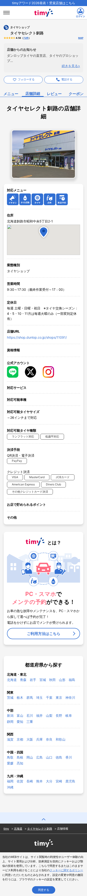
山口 (49, 757)
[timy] (43, 8)
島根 (20, 757)
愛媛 (10, 763)
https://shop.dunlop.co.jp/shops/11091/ (37, 337)
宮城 (42, 680)
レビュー (54, 93)
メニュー (10, 93)
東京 (59, 697)
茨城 (10, 697)
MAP (80, 37)
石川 (29, 715)
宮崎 (59, 781)
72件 (26, 37)
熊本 (39, 781)
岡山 (29, 757)
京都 (20, 739)
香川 (68, 757)
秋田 (52, 680)
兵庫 (39, 739)
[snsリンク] (12, 372)
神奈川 (70, 697)
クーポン (76, 93)
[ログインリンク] (80, 12)
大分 (49, 781)
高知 (20, 763)
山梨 (49, 715)
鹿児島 (70, 781)
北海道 (12, 680)
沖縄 (10, 787)
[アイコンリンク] (13, 199)
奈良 (49, 739)
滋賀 (10, 739)
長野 (59, 715)
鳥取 (10, 757)
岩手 (33, 680)
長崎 (29, 781)
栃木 (20, 697)
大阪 (29, 739)
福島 (72, 680)
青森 (23, 680)
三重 (29, 722)
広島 (39, 757)
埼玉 (39, 697)
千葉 (49, 697)
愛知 (20, 722)
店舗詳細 (32, 93)
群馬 (29, 697)
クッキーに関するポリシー (66, 870)
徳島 (59, 757)
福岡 (10, 781)
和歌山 (60, 739)
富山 (20, 715)
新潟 (10, 715)
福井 (39, 715)
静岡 (10, 722)
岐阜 (68, 715)
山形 (62, 680)
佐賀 (20, 781)
